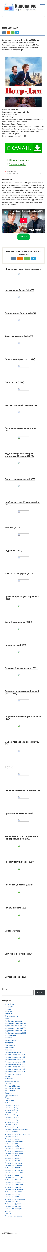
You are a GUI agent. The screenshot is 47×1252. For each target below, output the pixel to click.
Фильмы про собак (12, 1194)
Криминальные (10, 1040)
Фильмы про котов (12, 1161)
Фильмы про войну (12, 1146)
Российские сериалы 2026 (15, 1072)
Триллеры (8, 1093)
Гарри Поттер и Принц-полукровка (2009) (23, 717)
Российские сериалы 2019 (15, 1055)
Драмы (7, 1019)
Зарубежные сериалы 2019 (15, 1023)
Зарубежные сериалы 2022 (15, 1031)
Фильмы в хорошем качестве (16, 1129)
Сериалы (8, 1084)
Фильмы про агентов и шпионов (17, 1134)
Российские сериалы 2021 (15, 1059)
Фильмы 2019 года (12, 1108)
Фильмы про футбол (13, 1204)
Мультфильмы (10, 1045)
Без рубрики (9, 1004)
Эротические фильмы (13, 1216)
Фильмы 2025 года (12, 1122)
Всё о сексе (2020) (14, 382)
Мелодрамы (9, 1043)
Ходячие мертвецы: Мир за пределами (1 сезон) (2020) (19, 454)
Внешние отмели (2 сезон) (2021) (22, 790)
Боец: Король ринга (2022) (19, 622)
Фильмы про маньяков (14, 1170)
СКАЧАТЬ (23, 237)
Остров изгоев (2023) (16, 977)
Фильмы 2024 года (12, 1120)
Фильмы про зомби (12, 1156)
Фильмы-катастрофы (13, 1209)
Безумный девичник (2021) (19, 953)
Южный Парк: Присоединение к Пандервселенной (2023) (21, 837)
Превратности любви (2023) (19, 861)
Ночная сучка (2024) (15, 645)
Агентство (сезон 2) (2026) (19, 336)
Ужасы (7, 1098)
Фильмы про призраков (14, 1185)
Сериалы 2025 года (12, 1086)
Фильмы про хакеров (13, 1206)
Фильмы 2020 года (12, 1110)
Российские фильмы (13, 1074)
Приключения (10, 1047)
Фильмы (8, 1103)
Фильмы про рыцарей (13, 1192)
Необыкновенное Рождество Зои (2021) (22, 503)
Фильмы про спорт (12, 1197)
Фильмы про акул (11, 1136)
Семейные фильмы (12, 1081)
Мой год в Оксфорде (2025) (19, 573)
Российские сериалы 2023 (15, 1064)
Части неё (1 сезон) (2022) (19, 884)
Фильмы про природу (13, 1187)
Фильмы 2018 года (12, 1105)
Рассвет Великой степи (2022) (21, 405)
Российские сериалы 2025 (15, 1069)
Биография (9, 1007)
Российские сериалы (13, 1052)
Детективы (9, 1014)
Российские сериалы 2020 (15, 1057)
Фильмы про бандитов (14, 1139)
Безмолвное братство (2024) (20, 359)
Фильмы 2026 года (12, 1124)
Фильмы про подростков (14, 1182)
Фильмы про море (12, 1175)
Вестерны (8, 1011)
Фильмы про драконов (14, 1151)
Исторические (10, 1035)
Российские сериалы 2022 (15, 1062)
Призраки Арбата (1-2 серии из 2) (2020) (22, 597)
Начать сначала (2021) (17, 907)
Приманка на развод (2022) (19, 813)
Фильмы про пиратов (13, 1180)
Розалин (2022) (13, 527)
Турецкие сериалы (12, 1096)
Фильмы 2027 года (12, 1127)
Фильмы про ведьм (12, 1144)
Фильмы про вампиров (14, 1141)
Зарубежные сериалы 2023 (15, 1033)
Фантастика (9, 1100)
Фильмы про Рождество (14, 1189)
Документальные (11, 1016)
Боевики (8, 1009)
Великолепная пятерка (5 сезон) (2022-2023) (22, 692)
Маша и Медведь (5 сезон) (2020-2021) (22, 743)
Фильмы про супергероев (15, 1199)
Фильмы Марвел (11, 1132)
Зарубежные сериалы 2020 (15, 1026)
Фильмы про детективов (14, 1149)
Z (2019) (9, 767)
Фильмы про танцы (12, 1201)
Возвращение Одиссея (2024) (20, 313)
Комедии (8, 1038)
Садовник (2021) (13, 550)
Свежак (8, 1076)
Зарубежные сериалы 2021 (15, 1028)
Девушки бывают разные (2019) (21, 668)
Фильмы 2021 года (12, 1112)
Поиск (4, 989)
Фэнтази (8, 1211)
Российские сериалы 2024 (15, 1067)
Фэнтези (8, 1213)
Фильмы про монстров (14, 1173)
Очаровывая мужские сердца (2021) (20, 429)
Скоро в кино (10, 1091)
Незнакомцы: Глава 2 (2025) (19, 290)
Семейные (9, 1079)
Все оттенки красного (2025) (20, 479)
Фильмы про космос (13, 1158)
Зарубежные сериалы (13, 1021)
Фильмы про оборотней (14, 1177)
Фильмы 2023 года (12, 1117)
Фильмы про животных (14, 1153)
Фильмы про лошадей (13, 1165)
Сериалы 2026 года (12, 1088)
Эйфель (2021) (12, 930)
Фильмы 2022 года (12, 1115)
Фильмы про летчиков (13, 1163)
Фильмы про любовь (13, 1168)
